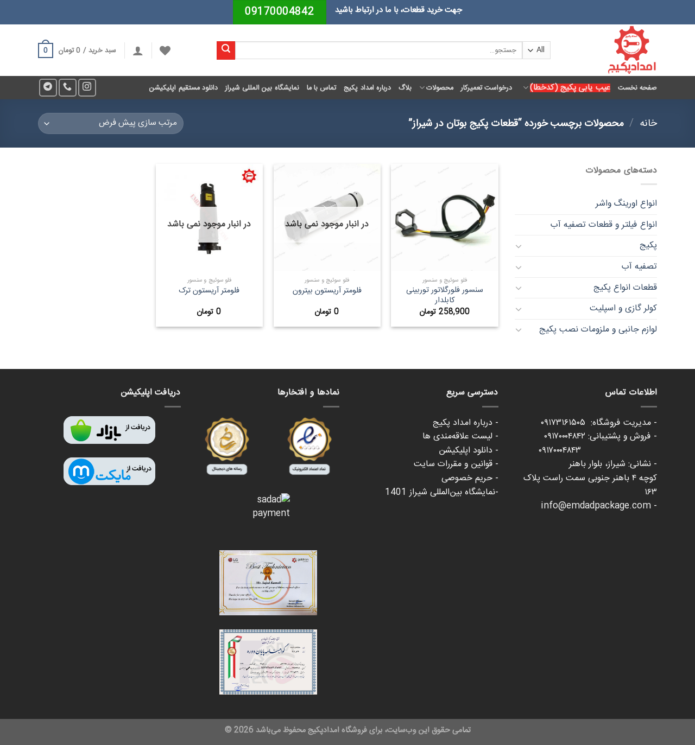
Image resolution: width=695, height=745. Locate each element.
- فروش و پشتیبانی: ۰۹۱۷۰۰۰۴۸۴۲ (600, 436)
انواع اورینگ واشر (626, 204)
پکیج (648, 245)
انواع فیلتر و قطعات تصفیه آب (604, 225)
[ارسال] (226, 50)
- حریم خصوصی (469, 478)
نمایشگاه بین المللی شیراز (262, 87)
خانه (648, 123)
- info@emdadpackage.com (599, 506)
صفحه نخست (637, 87)
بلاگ (405, 87)
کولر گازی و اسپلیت (623, 308)
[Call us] (68, 88)
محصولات (439, 87)
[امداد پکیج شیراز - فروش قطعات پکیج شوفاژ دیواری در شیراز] (612, 50)
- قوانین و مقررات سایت (456, 464)
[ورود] (137, 50)
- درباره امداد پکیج (465, 423)
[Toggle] (519, 245)
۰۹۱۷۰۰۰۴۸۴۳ (598, 450)
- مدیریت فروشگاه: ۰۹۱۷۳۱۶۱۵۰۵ (599, 423)
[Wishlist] (165, 50)
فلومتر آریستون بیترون (327, 291)
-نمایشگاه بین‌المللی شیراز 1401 (441, 492)
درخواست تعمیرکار (486, 87)
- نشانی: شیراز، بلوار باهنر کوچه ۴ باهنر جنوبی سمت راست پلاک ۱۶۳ (590, 478)
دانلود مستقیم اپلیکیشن (183, 87)
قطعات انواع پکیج (625, 288)
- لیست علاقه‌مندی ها (460, 436)
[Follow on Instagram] (87, 88)
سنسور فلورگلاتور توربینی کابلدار (444, 295)
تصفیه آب (639, 266)
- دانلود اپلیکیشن (468, 450)
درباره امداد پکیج (367, 87)
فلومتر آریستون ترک (209, 291)
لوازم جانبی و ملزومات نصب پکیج (598, 329)
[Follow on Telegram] (48, 88)
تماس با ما (322, 87)
